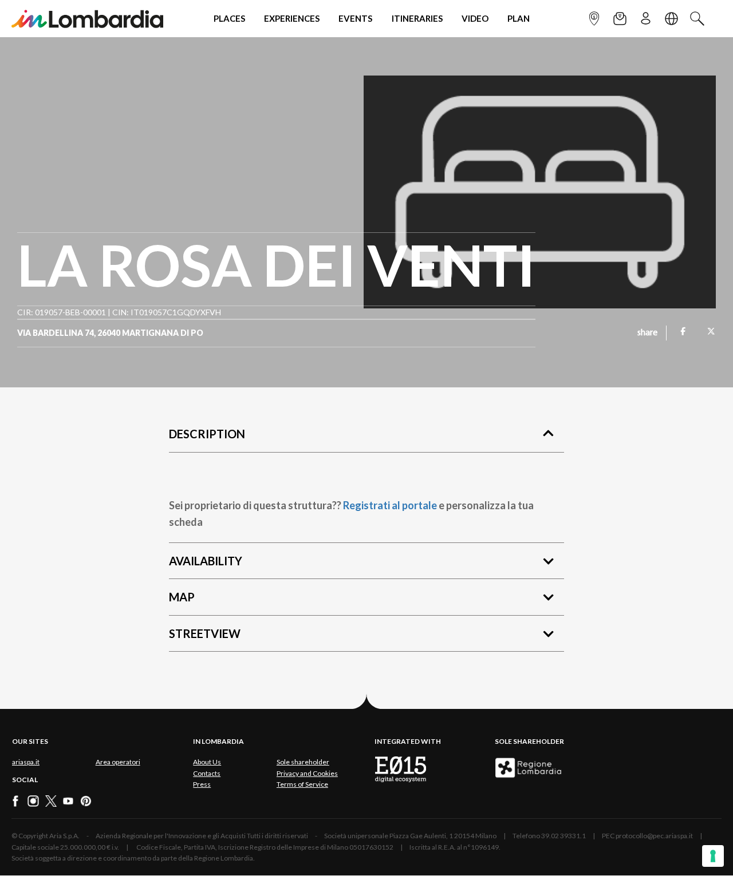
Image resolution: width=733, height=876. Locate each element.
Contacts (206, 773)
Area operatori (118, 762)
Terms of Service (302, 784)
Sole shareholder (303, 762)
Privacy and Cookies (307, 773)
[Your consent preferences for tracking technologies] (713, 856)
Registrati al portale (390, 505)
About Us (207, 762)
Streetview (205, 633)
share (647, 333)
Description (207, 434)
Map (182, 597)
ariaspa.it (26, 762)
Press (202, 784)
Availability (205, 561)
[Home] (87, 18)
